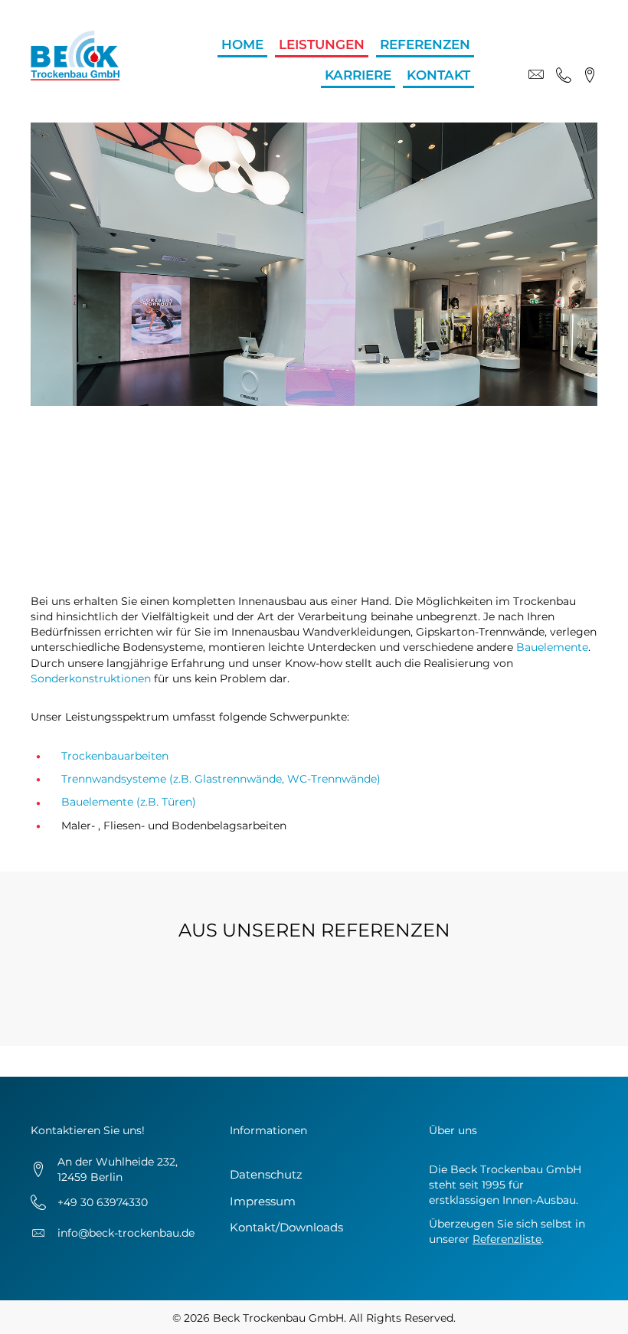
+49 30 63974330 (102, 1202)
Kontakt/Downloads (286, 1227)
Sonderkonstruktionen (91, 678)
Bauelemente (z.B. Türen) (128, 802)
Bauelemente (552, 647)
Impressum (263, 1201)
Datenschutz (266, 1174)
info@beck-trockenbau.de (126, 1233)
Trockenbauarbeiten (114, 756)
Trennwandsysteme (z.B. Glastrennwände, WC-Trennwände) (221, 779)
